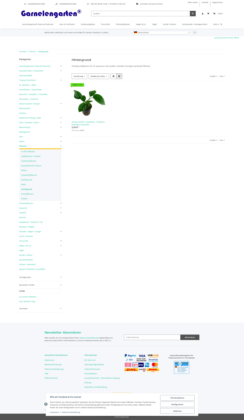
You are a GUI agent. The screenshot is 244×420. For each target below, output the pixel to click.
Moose (24, 170)
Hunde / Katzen (169, 24)
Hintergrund (26, 189)
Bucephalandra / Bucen (31, 165)
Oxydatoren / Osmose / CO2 (31, 222)
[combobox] (161, 32)
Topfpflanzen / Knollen (31, 156)
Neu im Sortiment (67, 24)
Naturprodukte (25, 75)
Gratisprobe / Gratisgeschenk (194, 24)
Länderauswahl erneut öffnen (226, 37)
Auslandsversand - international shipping (102, 378)
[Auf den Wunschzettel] (102, 89)
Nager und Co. (25, 245)
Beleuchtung (24, 127)
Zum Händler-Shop (27, 301)
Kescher (22, 217)
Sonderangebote (88, 24)
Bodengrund (24, 132)
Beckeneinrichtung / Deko (30, 118)
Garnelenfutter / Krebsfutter (31, 71)
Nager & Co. (141, 24)
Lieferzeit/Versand (92, 369)
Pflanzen (23, 146)
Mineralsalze (24, 108)
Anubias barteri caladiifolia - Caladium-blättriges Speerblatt (88, 123)
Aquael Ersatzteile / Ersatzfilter (32, 269)
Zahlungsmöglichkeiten (94, 364)
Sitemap (87, 382)
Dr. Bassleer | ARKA (27, 85)
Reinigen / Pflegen (27, 227)
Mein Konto (193, 2)
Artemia (22, 113)
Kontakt (205, 2)
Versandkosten (90, 373)
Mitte (23, 184)
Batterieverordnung (53, 364)
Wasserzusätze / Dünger (29, 103)
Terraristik (105, 24)
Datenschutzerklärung (71, 412)
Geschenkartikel (26, 260)
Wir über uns (90, 360)
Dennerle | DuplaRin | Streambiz (33, 94)
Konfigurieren (177, 404)
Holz (21, 136)
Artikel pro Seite (98, 76)
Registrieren (217, 2)
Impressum (54, 412)
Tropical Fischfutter (27, 80)
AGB (46, 373)
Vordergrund (26, 180)
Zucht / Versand (26, 236)
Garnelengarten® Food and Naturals (38, 24)
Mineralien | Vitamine (28, 99)
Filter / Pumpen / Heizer (29, 122)
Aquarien (23, 208)
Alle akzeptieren (177, 398)
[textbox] (161, 32)
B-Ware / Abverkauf (27, 264)
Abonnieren (190, 337)
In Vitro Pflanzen (28, 151)
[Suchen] (193, 13)
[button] (202, 13)
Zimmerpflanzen (123, 24)
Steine (22, 141)
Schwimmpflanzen (29, 175)
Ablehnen (177, 411)
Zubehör (22, 212)
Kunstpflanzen (27, 194)
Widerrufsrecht (51, 378)
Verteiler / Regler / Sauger (30, 231)
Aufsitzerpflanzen (28, 161)
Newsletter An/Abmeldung (95, 387)
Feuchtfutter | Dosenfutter (30, 89)
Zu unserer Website (27, 297)
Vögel (154, 24)
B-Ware (24, 198)
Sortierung (78, 76)
